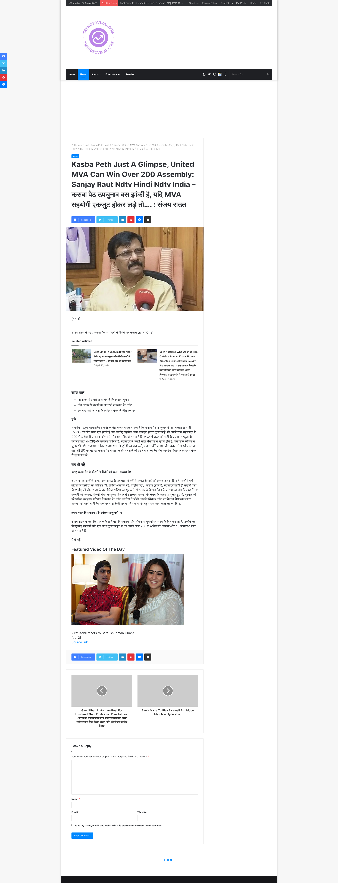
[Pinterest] (130, 219)
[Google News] (220, 74)
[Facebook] (3, 56)
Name (75, 799)
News (83, 74)
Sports (95, 74)
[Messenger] (139, 219)
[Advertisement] (169, 108)
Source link (79, 642)
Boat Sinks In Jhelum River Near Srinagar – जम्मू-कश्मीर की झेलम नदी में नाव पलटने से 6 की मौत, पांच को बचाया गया (174, 3)
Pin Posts (241, 3)
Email (75, 812)
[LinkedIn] (122, 219)
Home (253, 3)
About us (194, 3)
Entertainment (113, 74)
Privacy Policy (209, 3)
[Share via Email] (147, 219)
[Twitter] (3, 63)
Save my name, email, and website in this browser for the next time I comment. (118, 825)
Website (141, 812)
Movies (130, 74)
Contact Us (226, 3)
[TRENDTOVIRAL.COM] (98, 37)
